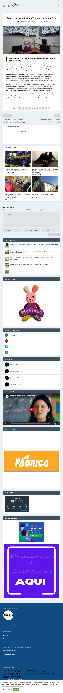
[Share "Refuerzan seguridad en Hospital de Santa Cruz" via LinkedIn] (26, 108)
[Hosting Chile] (31, 532)
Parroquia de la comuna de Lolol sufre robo (43, 195)
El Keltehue (24, 21)
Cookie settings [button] (7, 689)
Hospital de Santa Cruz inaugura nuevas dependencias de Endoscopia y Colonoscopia (30, 265)
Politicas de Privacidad (9, 650)
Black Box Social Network (15, 679)
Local (37, 21)
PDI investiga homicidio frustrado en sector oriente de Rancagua (16, 170)
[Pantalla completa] (58, 424)
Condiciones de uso (8, 639)
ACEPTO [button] (16, 689)
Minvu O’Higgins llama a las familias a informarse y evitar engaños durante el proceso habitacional (32, 251)
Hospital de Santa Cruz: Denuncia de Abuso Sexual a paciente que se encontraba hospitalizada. (45, 170)
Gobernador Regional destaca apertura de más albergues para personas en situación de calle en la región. (17, 196)
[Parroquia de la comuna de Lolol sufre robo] (45, 184)
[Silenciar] (55, 424)
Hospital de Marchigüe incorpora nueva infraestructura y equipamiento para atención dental (31, 258)
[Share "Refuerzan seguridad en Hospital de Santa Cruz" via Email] (29, 108)
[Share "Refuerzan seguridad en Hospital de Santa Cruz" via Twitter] (23, 108)
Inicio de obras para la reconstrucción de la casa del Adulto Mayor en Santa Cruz (33, 271)
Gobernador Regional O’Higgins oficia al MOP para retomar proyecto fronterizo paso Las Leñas (34, 245)
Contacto (5, 635)
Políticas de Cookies (9, 654)
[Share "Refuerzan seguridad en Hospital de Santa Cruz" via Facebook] (19, 108)
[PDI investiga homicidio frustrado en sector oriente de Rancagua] (18, 159)
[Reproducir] (5, 424)
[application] (31, 409)
